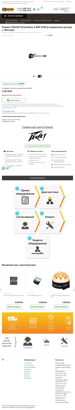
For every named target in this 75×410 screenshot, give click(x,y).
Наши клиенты (28, 365)
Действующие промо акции (16, 22)
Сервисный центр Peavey (37, 127)
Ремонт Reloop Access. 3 (34, 295)
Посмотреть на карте (61, 402)
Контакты (69, 1)
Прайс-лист (27, 371)
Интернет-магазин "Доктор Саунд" (53, 1)
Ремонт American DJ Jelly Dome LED (60, 296)
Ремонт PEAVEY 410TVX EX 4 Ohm (14, 295)
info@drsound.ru (60, 400)
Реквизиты (27, 369)
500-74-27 (24, 8)
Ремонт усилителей (12, 20)
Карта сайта (27, 378)
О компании (28, 363)
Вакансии (27, 376)
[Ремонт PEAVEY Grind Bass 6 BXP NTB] (37, 56)
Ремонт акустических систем (43, 20)
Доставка (27, 374)
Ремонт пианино (26, 20)
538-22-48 (24, 10)
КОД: (46, 35)
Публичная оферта (30, 367)
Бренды (57, 20)
